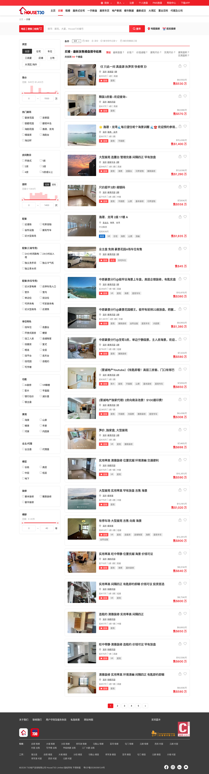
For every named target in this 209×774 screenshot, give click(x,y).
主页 (53, 10)
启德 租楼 (35, 744)
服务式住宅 (79, 10)
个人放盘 (143, 2)
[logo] (31, 10)
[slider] (39, 93)
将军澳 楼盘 (110, 754)
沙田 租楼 (65, 744)
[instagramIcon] (173, 767)
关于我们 (23, 719)
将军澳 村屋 (36, 758)
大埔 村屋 (171, 754)
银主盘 (34, 754)
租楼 (67, 10)
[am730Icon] (33, 732)
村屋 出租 (35, 748)
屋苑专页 (104, 10)
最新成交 (141, 10)
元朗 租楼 (144, 744)
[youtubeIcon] (186, 767)
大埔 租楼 (50, 744)
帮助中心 (172, 2)
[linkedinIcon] (179, 767)
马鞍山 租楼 (98, 744)
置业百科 (163, 10)
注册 (131, 2)
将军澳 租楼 (81, 744)
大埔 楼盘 (63, 754)
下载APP (185, 2)
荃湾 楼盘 (126, 754)
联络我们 (37, 719)
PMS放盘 (157, 2)
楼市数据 (129, 10)
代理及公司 (177, 10)
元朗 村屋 (174, 744)
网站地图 (88, 719)
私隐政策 (75, 719)
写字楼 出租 (51, 748)
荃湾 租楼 (114, 744)
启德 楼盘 (48, 754)
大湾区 (152, 10)
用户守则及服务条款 (56, 719)
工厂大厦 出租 (88, 748)
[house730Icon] (23, 732)
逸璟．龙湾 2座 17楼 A (113, 217)
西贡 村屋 (159, 744)
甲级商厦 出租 (69, 748)
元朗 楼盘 (156, 754)
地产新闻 (117, 10)
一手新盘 (92, 10)
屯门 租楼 (129, 744)
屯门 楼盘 (141, 754)
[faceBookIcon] (166, 767)
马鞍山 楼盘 (93, 754)
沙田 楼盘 (78, 754)
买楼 (60, 10)
